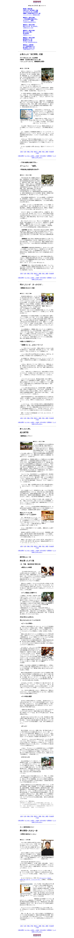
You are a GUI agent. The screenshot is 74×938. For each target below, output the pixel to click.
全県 (21, 151)
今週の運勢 (21, 156)
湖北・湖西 (45, 151)
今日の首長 (43, 156)
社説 (37, 153)
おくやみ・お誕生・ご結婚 (32, 156)
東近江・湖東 (37, 151)
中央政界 (51, 151)
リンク (54, 156)
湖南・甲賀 (30, 151)
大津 (25, 151)
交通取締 (49, 156)
